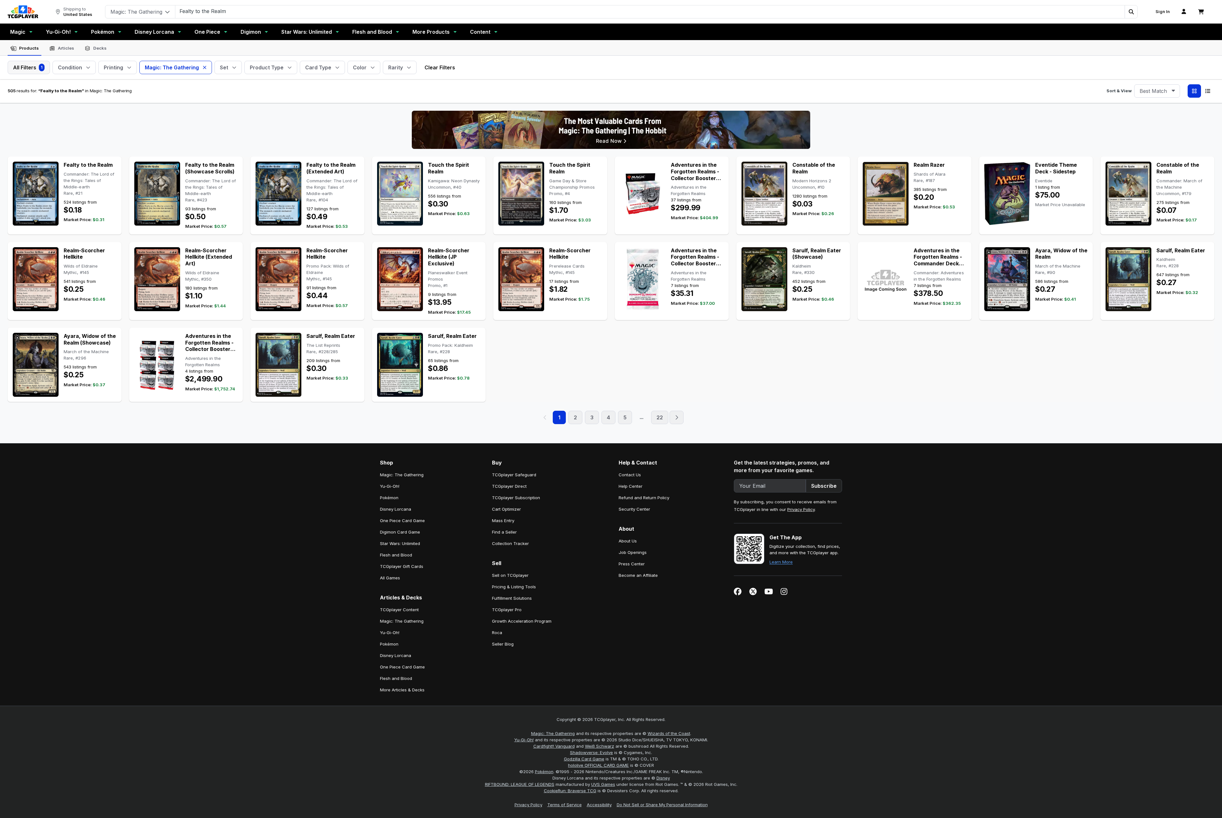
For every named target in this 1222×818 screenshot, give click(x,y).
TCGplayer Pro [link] (507, 609)
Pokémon (102, 32)
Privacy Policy (801, 509)
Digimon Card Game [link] (400, 532)
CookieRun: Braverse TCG (570, 790)
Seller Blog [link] (503, 644)
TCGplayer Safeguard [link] (514, 474)
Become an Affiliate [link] (638, 575)
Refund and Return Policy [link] (644, 497)
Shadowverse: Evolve (591, 752)
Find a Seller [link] (504, 532)
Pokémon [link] (389, 497)
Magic (17, 32)
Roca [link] (497, 632)
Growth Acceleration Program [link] (521, 621)
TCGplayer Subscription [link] (516, 497)
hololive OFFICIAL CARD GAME (598, 765)
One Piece (207, 32)
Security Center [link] (634, 509)
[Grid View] (1194, 91)
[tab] (24, 48)
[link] (23, 11)
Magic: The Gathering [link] (402, 474)
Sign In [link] (1162, 11)
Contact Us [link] (630, 474)
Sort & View (1119, 90)
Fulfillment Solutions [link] (512, 598)
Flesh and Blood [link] (396, 554)
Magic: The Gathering (553, 733)
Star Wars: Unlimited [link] (400, 543)
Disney (663, 777)
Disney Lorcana (154, 32)
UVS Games (603, 784)
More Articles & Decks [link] (402, 689)
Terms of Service (564, 804)
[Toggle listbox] (1173, 91)
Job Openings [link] (633, 552)
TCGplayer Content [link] (399, 609)
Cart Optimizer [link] (506, 509)
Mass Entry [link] (503, 520)
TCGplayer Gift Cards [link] (401, 566)
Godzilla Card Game (584, 758)
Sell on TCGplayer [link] (510, 575)
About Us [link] (628, 540)
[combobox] (1157, 91)
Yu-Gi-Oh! (58, 32)
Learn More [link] (781, 561)
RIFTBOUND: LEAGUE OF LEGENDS (519, 784)
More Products (431, 32)
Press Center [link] (632, 563)
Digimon (251, 32)
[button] (1131, 11)
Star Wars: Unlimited (306, 32)
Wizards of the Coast (669, 733)
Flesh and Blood (372, 32)
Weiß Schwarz (599, 746)
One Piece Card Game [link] (402, 520)
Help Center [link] (631, 486)
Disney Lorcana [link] (395, 509)
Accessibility (599, 804)
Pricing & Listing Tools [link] (514, 586)
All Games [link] (390, 577)
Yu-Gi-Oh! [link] (389, 486)
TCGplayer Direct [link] (509, 486)
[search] (650, 11)
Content (480, 32)
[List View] (1207, 91)
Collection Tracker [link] (510, 543)
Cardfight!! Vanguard (554, 746)
